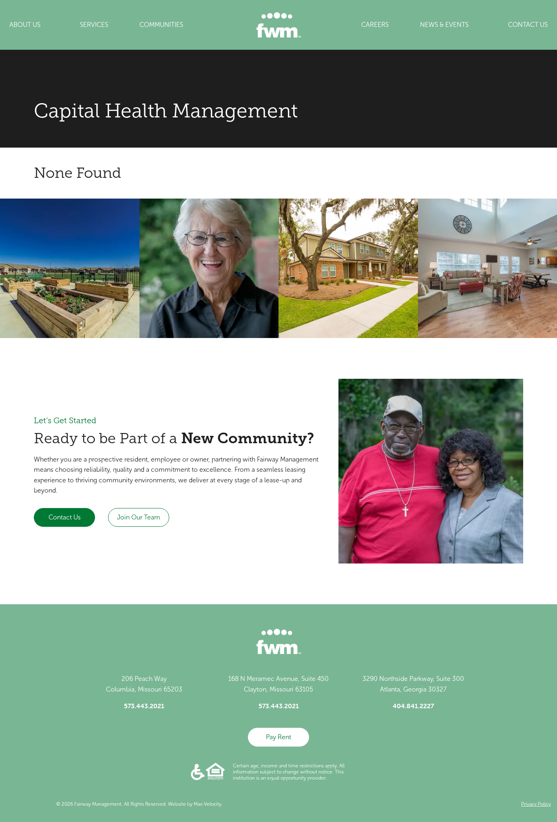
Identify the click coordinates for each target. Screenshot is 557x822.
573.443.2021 (144, 706)
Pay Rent (278, 737)
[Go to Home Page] (278, 25)
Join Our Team (138, 517)
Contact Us (65, 517)
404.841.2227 (413, 706)
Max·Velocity (207, 804)
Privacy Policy (536, 804)
